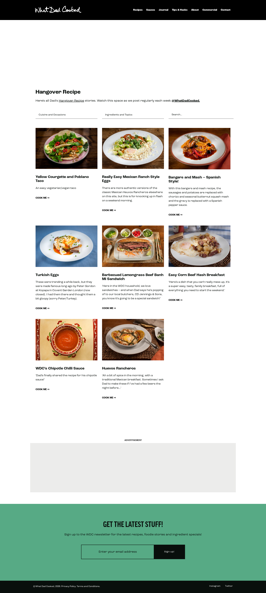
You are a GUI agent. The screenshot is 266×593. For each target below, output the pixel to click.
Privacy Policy (68, 586)
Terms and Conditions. (88, 586)
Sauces (150, 10)
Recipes (138, 10)
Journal (163, 10)
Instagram (214, 586)
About (195, 10)
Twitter (229, 586)
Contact (225, 10)
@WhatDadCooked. (186, 100)
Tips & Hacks (179, 10)
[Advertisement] (133, 50)
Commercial (209, 10)
